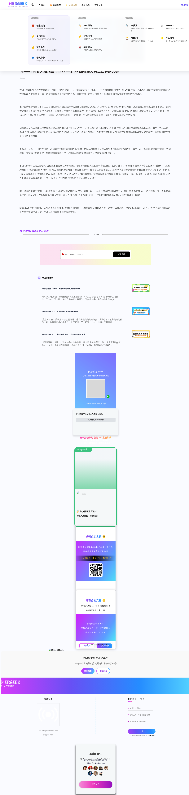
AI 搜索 (42, 5)
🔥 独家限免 (55, 5)
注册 (141, 731)
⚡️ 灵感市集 (71, 5)
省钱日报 (98, 5)
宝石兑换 (85, 5)
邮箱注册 (132, 699)
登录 (142, 699)
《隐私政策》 (151, 735)
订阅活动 (121, 254)
